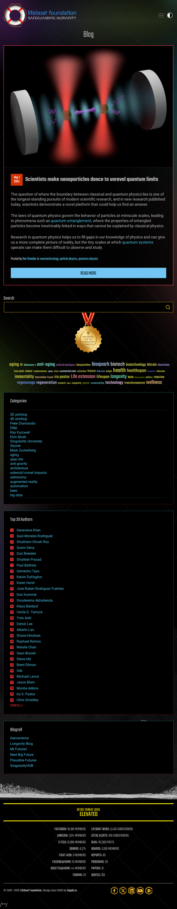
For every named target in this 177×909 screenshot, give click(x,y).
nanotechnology (49, 259)
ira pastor (62, 376)
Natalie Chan (26, 647)
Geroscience (19, 738)
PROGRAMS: (97, 862)
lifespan (102, 376)
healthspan (136, 371)
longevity (119, 377)
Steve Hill (24, 659)
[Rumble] (148, 890)
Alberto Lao (25, 630)
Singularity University (26, 441)
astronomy (18, 477)
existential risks (68, 371)
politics (149, 377)
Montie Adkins (27, 688)
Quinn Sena (25, 548)
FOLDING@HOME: (61, 862)
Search (168, 307)
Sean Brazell (26, 653)
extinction (81, 371)
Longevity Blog (21, 744)
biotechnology (136, 365)
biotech (118, 364)
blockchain (163, 365)
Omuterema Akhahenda (35, 600)
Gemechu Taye (28, 571)
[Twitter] (123, 890)
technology (114, 382)
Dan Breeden (29, 259)
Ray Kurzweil (20, 432)
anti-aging (46, 364)
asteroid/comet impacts (28, 473)
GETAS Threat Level (88, 813)
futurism (101, 371)
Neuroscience (140, 378)
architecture (19, 468)
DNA (13, 428)
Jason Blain (26, 682)
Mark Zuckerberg (23, 450)
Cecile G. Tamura (30, 612)
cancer (28, 371)
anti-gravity (18, 464)
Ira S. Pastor (26, 694)
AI (21, 365)
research (62, 383)
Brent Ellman (26, 665)
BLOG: (94, 842)
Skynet (15, 446)
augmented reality (24, 482)
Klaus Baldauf (27, 606)
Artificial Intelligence (65, 365)
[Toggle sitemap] (161, 15)
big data (16, 495)
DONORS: (74, 849)
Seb (19, 671)
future (91, 371)
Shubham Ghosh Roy (33, 542)
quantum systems (137, 242)
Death (56, 371)
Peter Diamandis (22, 423)
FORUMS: (78, 875)
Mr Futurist (18, 749)
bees (13, 491)
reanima (159, 377)
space (86, 383)
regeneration (46, 382)
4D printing (18, 419)
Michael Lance (28, 676)
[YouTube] (140, 890)
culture (50, 371)
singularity (76, 383)
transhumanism (134, 383)
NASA (131, 377)
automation (19, 486)
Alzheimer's (30, 365)
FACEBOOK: (60, 829)
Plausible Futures (23, 760)
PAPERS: (96, 868)
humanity (151, 371)
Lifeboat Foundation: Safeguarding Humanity (77, 15)
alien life (16, 459)
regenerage (26, 382)
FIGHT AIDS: (65, 855)
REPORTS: (96, 855)
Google (109, 371)
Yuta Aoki (24, 618)
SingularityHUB (21, 766)
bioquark (100, 364)
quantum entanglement (71, 220)
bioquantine (83, 365)
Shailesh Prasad (29, 559)
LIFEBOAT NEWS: (100, 829)
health (119, 370)
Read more (88, 273)
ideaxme (160, 371)
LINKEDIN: (62, 836)
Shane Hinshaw (29, 635)
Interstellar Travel (44, 377)
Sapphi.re (72, 890)
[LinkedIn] (131, 890)
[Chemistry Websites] (88, 334)
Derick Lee (24, 624)
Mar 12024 (17, 180)
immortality (24, 376)
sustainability (97, 383)
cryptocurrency (40, 371)
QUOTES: (96, 875)
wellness (154, 382)
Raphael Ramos (29, 641)
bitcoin (152, 365)
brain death (19, 371)
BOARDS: (96, 849)
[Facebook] (114, 890)
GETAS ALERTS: (99, 836)
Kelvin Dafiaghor (29, 577)
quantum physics (88, 259)
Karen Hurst (26, 583)
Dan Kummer (27, 595)
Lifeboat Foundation (30, 890)
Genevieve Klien (29, 530)
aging (14, 364)
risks (69, 383)
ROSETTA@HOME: (61, 868)
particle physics (68, 259)
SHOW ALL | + (16, 705)
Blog (88, 35)
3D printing (18, 414)
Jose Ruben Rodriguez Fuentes (40, 589)
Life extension (83, 377)
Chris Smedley (27, 700)
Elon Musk (18, 437)
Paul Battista (26, 565)
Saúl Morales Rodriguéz (35, 536)
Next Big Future (21, 755)
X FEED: (62, 842)
